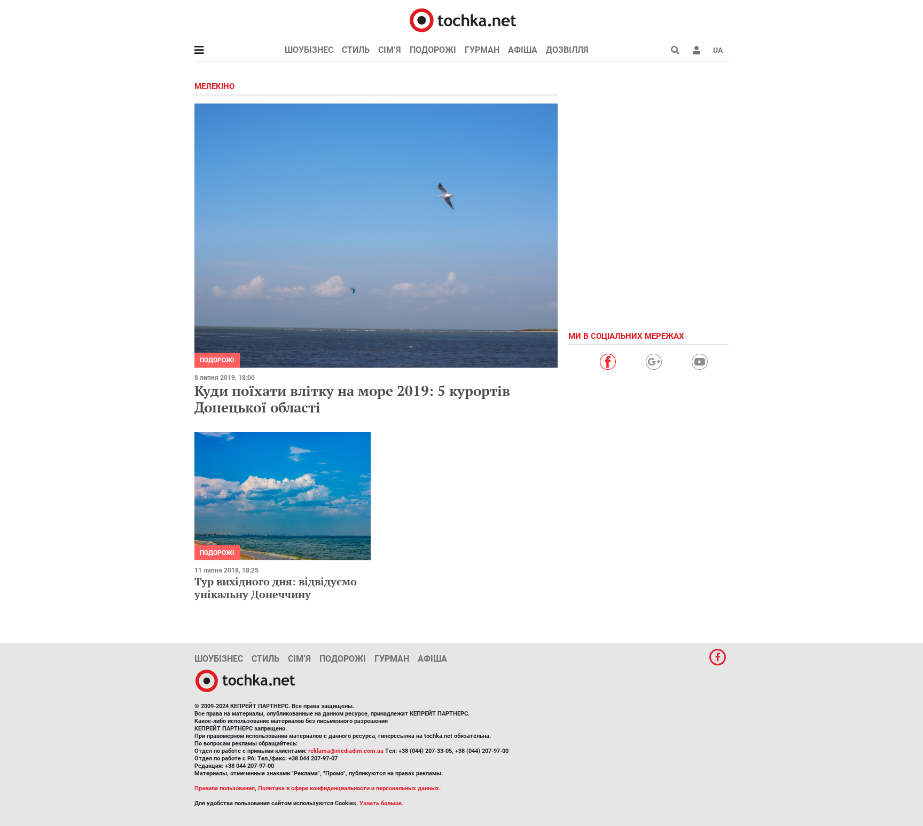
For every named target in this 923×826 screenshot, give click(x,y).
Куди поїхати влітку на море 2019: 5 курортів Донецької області (352, 399)
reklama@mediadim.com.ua (346, 751)
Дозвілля (567, 50)
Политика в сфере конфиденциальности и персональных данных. (349, 788)
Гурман (482, 50)
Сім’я (389, 50)
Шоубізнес (309, 50)
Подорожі (433, 50)
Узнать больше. (381, 803)
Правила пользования (224, 788)
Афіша (522, 50)
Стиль (356, 50)
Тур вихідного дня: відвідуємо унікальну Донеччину (275, 587)
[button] (696, 50)
